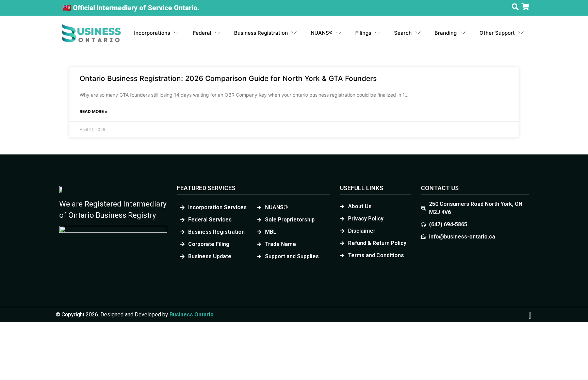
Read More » (94, 111)
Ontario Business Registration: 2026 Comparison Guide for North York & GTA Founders (228, 78)
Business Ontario (191, 314)
